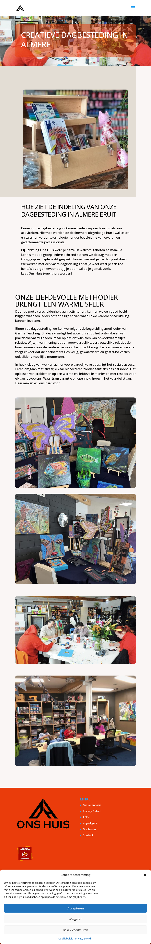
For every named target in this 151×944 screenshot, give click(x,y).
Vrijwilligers (90, 823)
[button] (145, 875)
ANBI (86, 817)
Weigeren (75, 919)
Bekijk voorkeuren (75, 930)
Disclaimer (89, 829)
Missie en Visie (92, 805)
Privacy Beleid (83, 938)
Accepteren (75, 908)
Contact (88, 835)
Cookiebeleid (65, 938)
